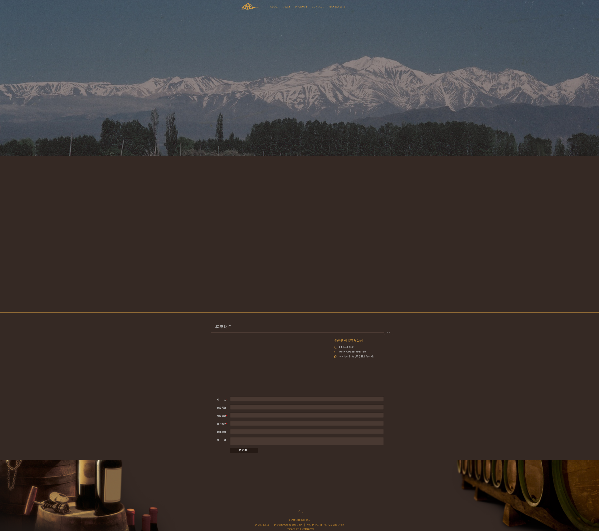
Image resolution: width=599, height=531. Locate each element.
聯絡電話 (221, 408)
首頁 (389, 333)
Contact (318, 6)
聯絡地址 (221, 432)
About (274, 6)
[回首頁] (249, 7)
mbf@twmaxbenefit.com (352, 351)
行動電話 (221, 416)
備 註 (221, 440)
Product (301, 6)
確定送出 (243, 450)
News (287, 6)
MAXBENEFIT (337, 6)
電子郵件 (221, 424)
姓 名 (221, 399)
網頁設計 (309, 529)
